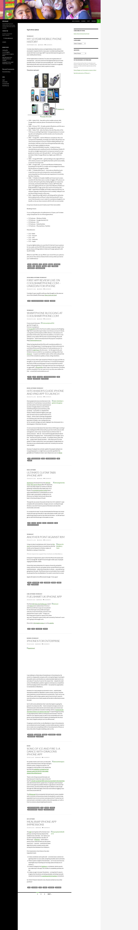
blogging (40, 376)
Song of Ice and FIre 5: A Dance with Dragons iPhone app (43, 751)
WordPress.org (5, 85)
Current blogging (6, 52)
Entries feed (4, 81)
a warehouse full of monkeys (49, 876)
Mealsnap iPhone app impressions (41, 823)
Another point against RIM (46, 537)
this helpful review (39, 623)
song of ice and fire (49, 809)
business (45, 734)
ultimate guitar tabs (33, 524)
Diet (28, 819)
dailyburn (34, 887)
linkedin (53, 300)
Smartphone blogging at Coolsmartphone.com (44, 314)
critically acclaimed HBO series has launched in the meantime (47, 781)
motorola (57, 264)
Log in (3, 80)
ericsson (35, 264)
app (29, 300)
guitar (33, 522)
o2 (33, 266)
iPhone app (32, 794)
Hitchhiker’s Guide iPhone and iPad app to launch (45, 392)
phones (44, 266)
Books (28, 388)
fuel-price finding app (41, 604)
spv (49, 266)
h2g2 (43, 458)
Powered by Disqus (6, 71)
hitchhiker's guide (50, 458)
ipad (58, 376)
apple (29, 264)
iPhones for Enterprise (43, 641)
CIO (41, 582)
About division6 (75, 21)
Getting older (5, 50)
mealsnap (51, 887)
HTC (40, 264)
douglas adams (36, 458)
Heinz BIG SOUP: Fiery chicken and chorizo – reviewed (7, 59)
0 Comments (49, 44)
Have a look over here (50, 295)
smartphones (31, 736)
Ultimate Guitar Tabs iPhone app (41, 474)
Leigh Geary (36, 350)
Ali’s (33, 604)
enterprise (47, 582)
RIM (29, 584)
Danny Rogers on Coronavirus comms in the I (85, 70)
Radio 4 (32, 606)
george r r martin (32, 809)
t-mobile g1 (55, 266)
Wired (60, 453)
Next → (50, 894)
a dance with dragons (33, 807)
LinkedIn (4, 42)
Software (36, 277)
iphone (45, 264)
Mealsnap (37, 839)
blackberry (36, 582)
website (51, 623)
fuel (33, 628)
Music (28, 469)
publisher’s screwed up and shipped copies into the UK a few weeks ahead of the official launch (38, 771)
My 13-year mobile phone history (44, 40)
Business (29, 638)
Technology (30, 36)
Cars (28, 593)
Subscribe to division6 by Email (81, 33)
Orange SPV (31, 329)
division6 (5, 21)
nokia (29, 266)
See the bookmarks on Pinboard (82, 73)
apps (34, 376)
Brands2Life (39, 367)
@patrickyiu (30, 482)
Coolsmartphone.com (35, 340)
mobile (50, 264)
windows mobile (40, 268)
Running (83, 21)
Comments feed (5, 83)
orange (38, 266)
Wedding (94, 21)
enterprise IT (52, 734)
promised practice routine (40, 490)
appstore (30, 734)
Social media (30, 277)
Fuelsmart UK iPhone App (44, 596)
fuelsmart (39, 628)
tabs (56, 522)
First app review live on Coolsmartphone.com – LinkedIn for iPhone (44, 283)
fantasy (52, 807)
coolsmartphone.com (37, 300)
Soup (88, 21)
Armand (41, 44)
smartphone (37, 378)
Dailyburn (44, 866)
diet (30, 832)
